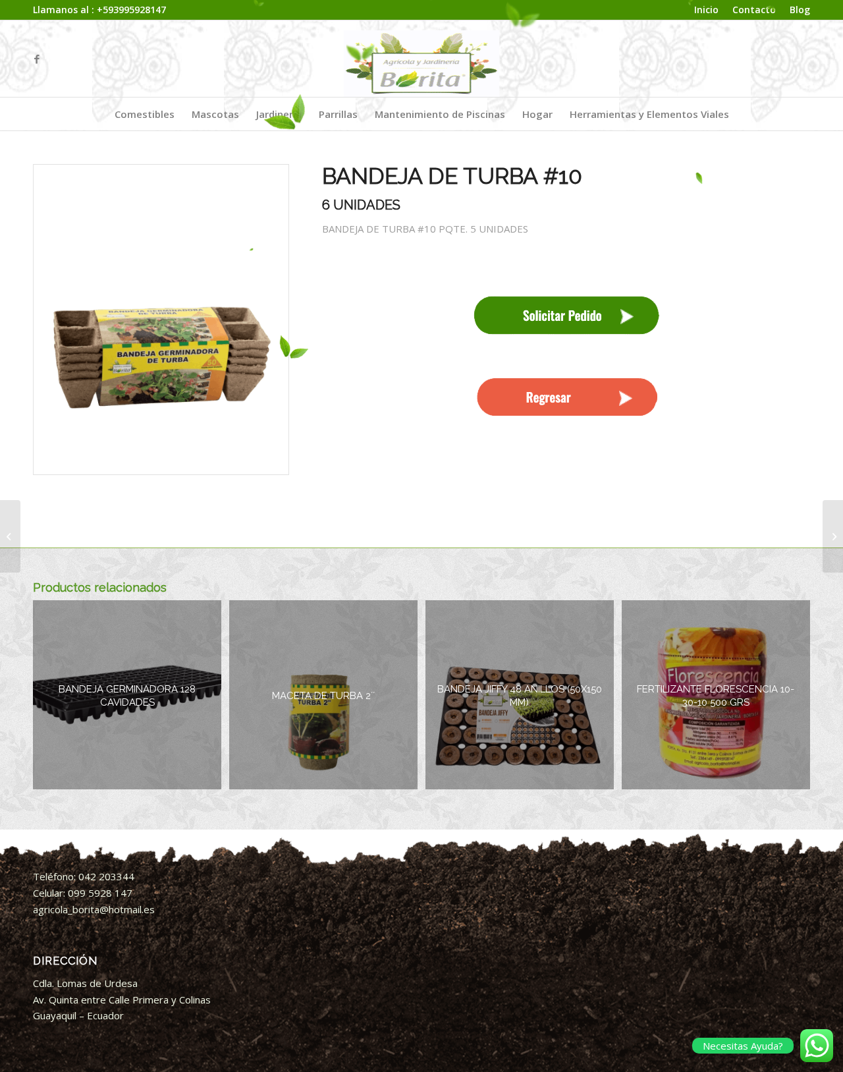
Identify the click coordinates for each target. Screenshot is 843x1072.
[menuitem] (707, 10)
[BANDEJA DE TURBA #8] (10, 536)
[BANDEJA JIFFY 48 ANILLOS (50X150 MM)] (833, 536)
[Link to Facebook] (37, 59)
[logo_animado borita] (422, 58)
